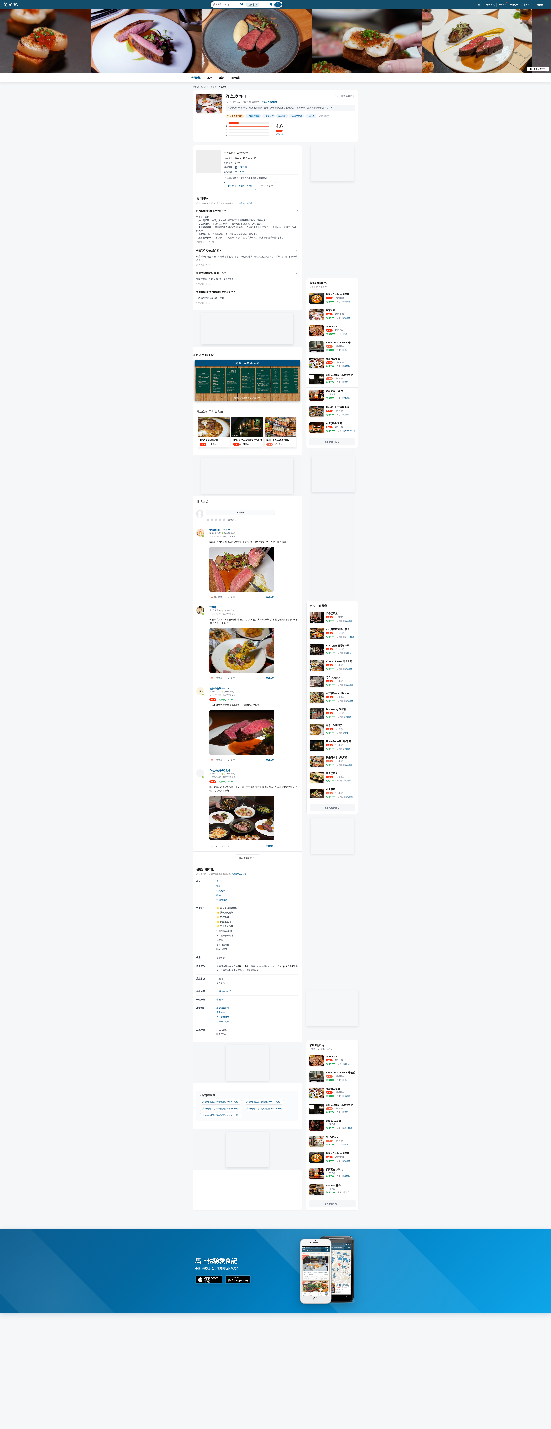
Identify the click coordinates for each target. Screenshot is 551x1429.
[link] (343, 302)
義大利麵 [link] (220, 890)
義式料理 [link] (296, 116)
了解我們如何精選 (269, 102)
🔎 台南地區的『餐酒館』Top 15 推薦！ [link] (264, 1102)
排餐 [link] (218, 886)
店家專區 (526, 4)
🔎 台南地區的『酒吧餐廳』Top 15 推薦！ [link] (221, 1108)
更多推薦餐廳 (331, 808)
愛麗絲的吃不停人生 (219, 530)
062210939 (240, 171)
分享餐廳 (268, 185)
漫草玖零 (234, 96)
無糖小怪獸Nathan (219, 688)
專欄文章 (514, 4)
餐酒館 (213, 87)
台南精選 (204, 87)
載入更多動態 (245, 858)
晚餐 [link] (311, 116)
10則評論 (279, 134)
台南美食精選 (236, 116)
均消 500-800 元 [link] (224, 991)
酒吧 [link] (282, 116)
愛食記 (196, 87)
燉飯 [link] (218, 881)
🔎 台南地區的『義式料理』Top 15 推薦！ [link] (265, 1108)
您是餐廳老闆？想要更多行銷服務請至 (245, 178)
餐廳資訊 (196, 77)
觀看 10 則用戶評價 (242, 185)
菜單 (209, 77)
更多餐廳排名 (331, 442)
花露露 (212, 607)
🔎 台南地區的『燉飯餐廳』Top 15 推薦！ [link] (221, 1102)
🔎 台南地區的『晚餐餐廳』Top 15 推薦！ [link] (221, 1115)
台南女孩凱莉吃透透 (219, 770)
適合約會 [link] (220, 1012)
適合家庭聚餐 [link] (222, 1017)
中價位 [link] (219, 999)
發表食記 (490, 4)
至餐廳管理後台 (254, 398)
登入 (480, 4)
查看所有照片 (539, 69)
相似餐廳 (235, 77)
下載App (502, 4)
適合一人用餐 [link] (222, 1021)
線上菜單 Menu (247, 363)
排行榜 (540, 4)
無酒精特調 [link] (221, 899)
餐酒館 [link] (269, 116)
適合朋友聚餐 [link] (222, 1007)
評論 (221, 77)
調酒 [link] (218, 895)
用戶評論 (202, 501)
